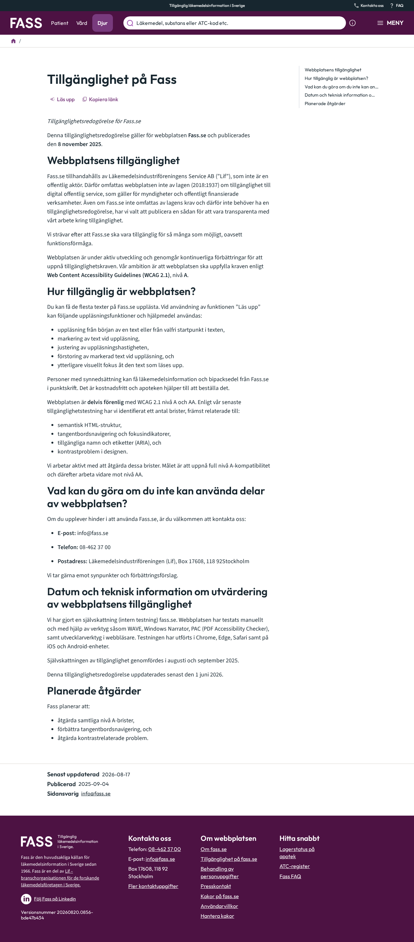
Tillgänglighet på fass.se (229, 859)
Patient (59, 23)
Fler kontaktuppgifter (153, 886)
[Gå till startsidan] (26, 22)
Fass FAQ (290, 876)
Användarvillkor (219, 906)
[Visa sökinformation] (352, 22)
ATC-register (294, 866)
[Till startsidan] (13, 41)
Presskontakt (216, 886)
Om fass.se (214, 849)
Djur (103, 23)
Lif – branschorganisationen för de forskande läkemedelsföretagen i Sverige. (60, 878)
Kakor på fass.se (220, 896)
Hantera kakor (217, 916)
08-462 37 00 (164, 849)
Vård (81, 23)
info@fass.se (96, 793)
